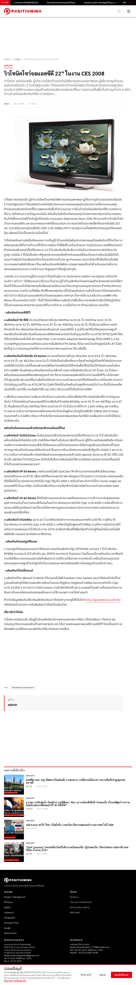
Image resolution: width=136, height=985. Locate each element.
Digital (7, 907)
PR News (8, 902)
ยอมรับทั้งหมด (121, 975)
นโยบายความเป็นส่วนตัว (81, 902)
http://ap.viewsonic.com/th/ (103, 600)
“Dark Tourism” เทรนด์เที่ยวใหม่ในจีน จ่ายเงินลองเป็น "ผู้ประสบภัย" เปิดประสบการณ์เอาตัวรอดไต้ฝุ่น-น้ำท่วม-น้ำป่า (77, 849)
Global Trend (10, 933)
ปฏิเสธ (102, 975)
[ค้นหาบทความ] (120, 11)
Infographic (9, 918)
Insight (17, 59)
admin (6, 104)
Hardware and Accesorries (23, 687)
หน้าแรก (7, 59)
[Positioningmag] (22, 11)
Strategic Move (11, 923)
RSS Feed (75, 912)
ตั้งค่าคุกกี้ (86, 975)
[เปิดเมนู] (128, 11)
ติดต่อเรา (74, 897)
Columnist (9, 912)
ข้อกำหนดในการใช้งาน (80, 907)
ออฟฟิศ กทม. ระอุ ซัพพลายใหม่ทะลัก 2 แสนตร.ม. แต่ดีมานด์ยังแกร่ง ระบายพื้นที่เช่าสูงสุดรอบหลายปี (75, 781)
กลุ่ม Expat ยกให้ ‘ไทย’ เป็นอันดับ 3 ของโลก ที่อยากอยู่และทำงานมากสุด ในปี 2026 (69, 824)
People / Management (15, 897)
